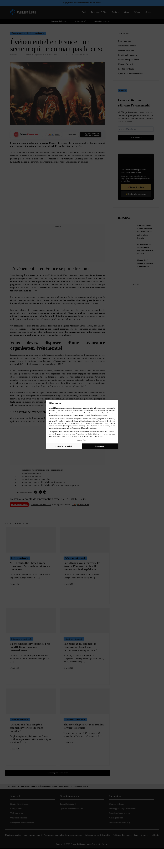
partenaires (60, 408)
